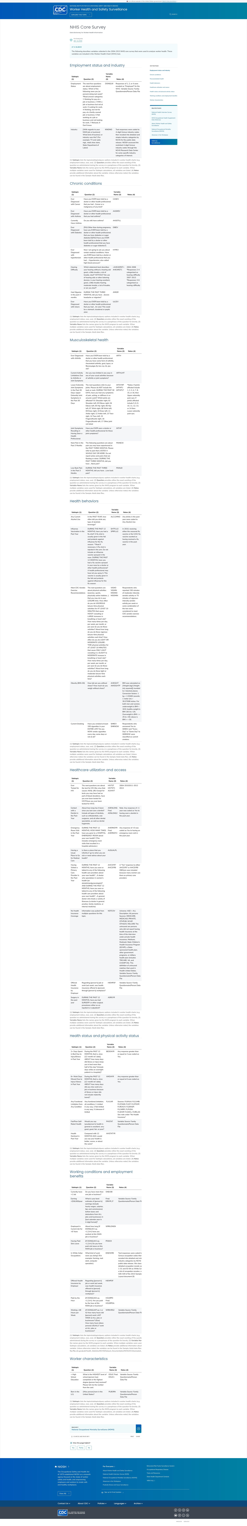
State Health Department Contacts (158, 1477)
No (89, 1448)
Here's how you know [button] (169, 1)
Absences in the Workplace (160, 135)
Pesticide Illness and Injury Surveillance (115, 1485)
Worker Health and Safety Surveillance (98, 9)
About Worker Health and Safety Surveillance (162, 124)
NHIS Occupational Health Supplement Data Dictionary (163, 119)
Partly (81, 1448)
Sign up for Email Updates (112, 1492)
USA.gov (186, 1521)
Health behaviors (155, 83)
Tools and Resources (153, 1473)
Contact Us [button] (63, 1503)
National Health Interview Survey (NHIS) (162, 113)
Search (174, 14)
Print (132, 1436)
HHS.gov (179, 1521)
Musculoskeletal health (157, 79)
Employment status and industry (160, 70)
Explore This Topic (79, 15)
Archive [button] (137, 1503)
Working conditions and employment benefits (163, 96)
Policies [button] (101, 1503)
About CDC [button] (83, 1503)
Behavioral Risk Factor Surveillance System (160, 1466)
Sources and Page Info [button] (81, 1436)
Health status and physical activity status (162, 91)
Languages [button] (119, 1503)
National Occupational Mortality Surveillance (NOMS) (161, 130)
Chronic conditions (155, 75)
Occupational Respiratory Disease (157, 1469)
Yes (73, 1448)
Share (138, 1436)
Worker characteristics (156, 100)
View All (63, 1493)
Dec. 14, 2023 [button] (78, 41)
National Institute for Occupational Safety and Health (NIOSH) (94, 6)
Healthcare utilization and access (159, 87)
